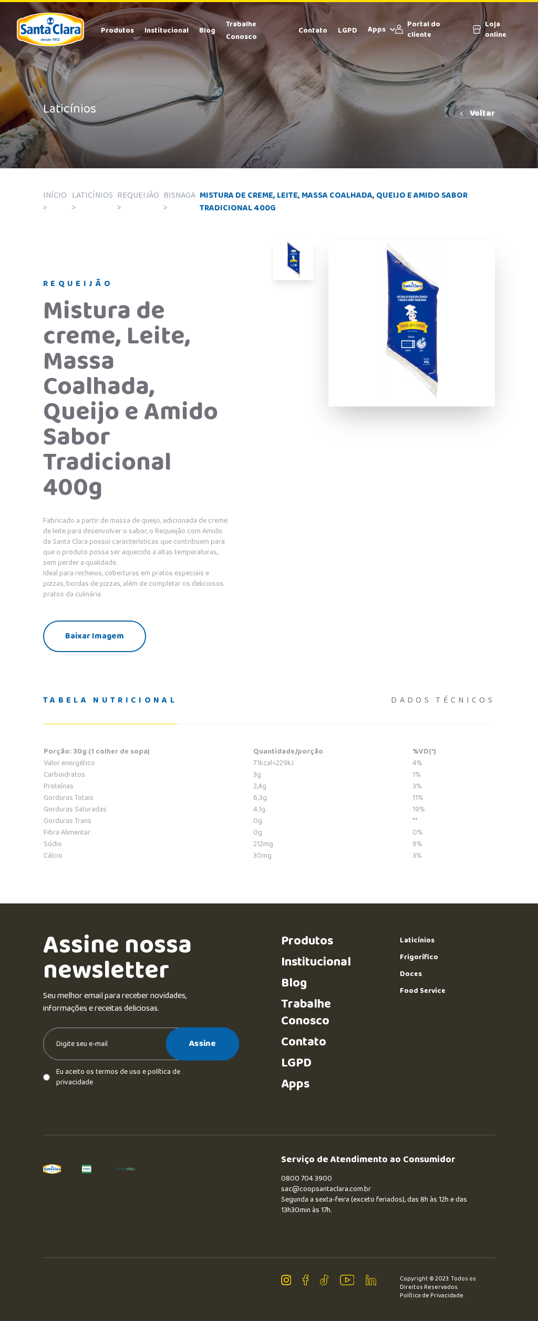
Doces (411, 974)
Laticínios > (92, 202)
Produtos (117, 30)
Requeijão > (138, 202)
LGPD (347, 30)
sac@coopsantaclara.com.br (326, 1189)
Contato (312, 30)
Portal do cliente (423, 29)
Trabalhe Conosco (306, 1012)
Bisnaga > (179, 202)
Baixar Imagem (94, 636)
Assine (202, 1043)
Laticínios (417, 940)
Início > (55, 202)
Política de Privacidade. (432, 1296)
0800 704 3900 (306, 1178)
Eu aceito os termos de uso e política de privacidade (118, 1077)
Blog (207, 30)
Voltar (482, 113)
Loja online (495, 29)
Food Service (423, 991)
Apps (377, 29)
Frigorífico (419, 957)
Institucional (166, 30)
